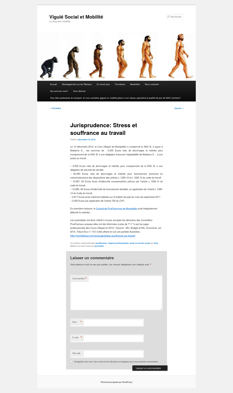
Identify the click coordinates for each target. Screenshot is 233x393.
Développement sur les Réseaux (77, 84)
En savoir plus (103, 84)
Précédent (55, 108)
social (147, 243)
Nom (77, 321)
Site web (76, 353)
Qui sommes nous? (59, 90)
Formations (120, 84)
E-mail (77, 337)
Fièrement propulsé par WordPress (116, 382)
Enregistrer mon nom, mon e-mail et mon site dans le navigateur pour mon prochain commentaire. (116, 361)
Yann (156, 243)
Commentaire (79, 278)
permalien (99, 245)
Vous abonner (79, 90)
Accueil (53, 84)
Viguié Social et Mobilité (76, 16)
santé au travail (137, 243)
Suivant (179, 108)
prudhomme (101, 243)
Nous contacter (152, 84)
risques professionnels (118, 243)
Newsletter (135, 84)
